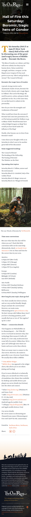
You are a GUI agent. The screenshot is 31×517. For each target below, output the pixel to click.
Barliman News (14, 425)
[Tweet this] (10, 431)
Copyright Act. (24, 485)
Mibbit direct (7, 364)
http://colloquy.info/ (16, 404)
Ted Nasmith (25, 231)
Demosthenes (23, 33)
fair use (10, 485)
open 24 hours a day (21, 311)
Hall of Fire (13, 428)
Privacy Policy (13, 512)
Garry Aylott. (5, 512)
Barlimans (24, 425)
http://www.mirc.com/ (14, 395)
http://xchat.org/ (13, 390)
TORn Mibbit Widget (10, 361)
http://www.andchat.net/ (17, 399)
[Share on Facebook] (14, 431)
